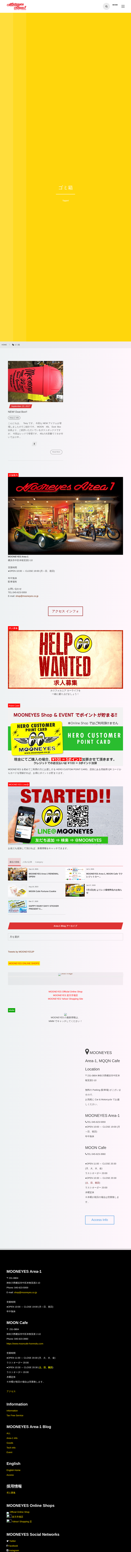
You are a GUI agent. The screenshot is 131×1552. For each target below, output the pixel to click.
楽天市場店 (17, 1516)
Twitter (12, 1541)
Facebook (13, 1546)
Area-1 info (12, 1438)
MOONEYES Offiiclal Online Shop (65, 991)
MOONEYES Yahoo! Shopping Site (65, 998)
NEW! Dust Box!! (17, 412)
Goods (10, 1443)
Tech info (11, 1447)
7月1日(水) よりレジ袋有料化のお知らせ (104, 891)
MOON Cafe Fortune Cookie (42, 891)
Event (9, 1452)
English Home (13, 1470)
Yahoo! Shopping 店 (21, 1521)
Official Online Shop (19, 1512)
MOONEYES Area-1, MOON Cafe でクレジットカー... (104, 875)
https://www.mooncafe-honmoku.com (25, 1343)
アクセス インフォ (65, 611)
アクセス (11, 1391)
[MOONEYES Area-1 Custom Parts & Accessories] (16, 6)
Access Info (99, 1220)
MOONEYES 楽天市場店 (65, 995)
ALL (9, 1433)
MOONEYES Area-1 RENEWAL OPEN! (44, 875)
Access (10, 1475)
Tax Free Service (15, 1415)
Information (12, 1410)
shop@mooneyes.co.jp (26, 596)
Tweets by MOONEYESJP (21, 951)
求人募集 (11, 1492)
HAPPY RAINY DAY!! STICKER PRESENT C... (44, 907)
